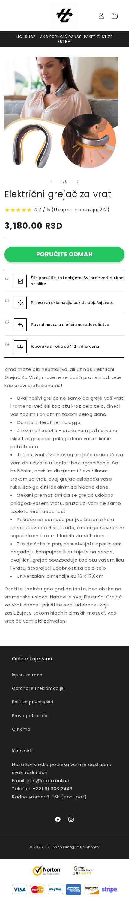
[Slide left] (51, 181)
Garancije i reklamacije (38, 688)
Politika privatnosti (32, 702)
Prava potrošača (30, 716)
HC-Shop (53, 847)
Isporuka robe (27, 675)
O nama (21, 729)
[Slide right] (77, 181)
